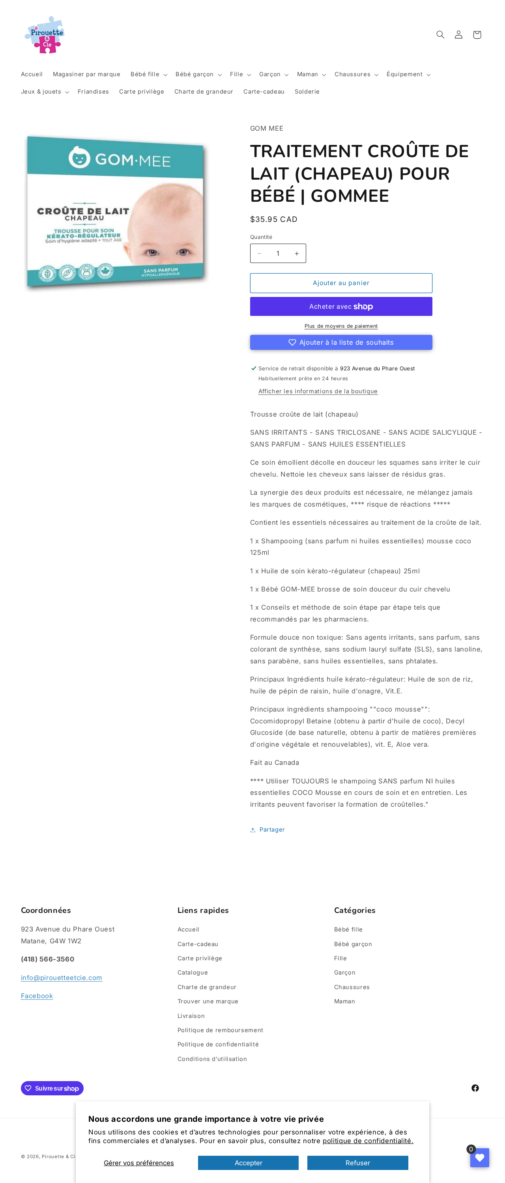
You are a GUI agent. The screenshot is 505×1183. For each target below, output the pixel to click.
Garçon (345, 972)
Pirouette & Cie (60, 1156)
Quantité (261, 237)
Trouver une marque (208, 1001)
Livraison (191, 1016)
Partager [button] (272, 829)
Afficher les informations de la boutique (318, 391)
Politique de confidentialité (218, 1044)
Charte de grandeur (207, 987)
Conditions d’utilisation (212, 1059)
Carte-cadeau (198, 944)
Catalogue (193, 972)
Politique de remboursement (221, 1030)
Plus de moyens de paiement (341, 326)
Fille (340, 958)
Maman (344, 1001)
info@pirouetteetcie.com (62, 978)
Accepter (248, 1163)
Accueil (189, 929)
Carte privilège (200, 958)
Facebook (37, 996)
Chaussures (352, 987)
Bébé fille (348, 929)
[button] (147, 74)
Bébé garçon (353, 944)
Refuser (358, 1163)
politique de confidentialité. (368, 1141)
